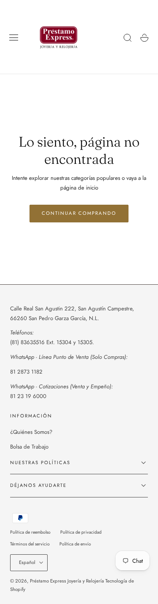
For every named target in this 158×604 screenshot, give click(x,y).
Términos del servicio (30, 544)
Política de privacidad (81, 532)
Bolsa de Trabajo (29, 447)
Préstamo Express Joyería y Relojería (67, 580)
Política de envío (75, 544)
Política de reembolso (30, 532)
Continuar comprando (79, 213)
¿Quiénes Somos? (31, 432)
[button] (13, 37)
